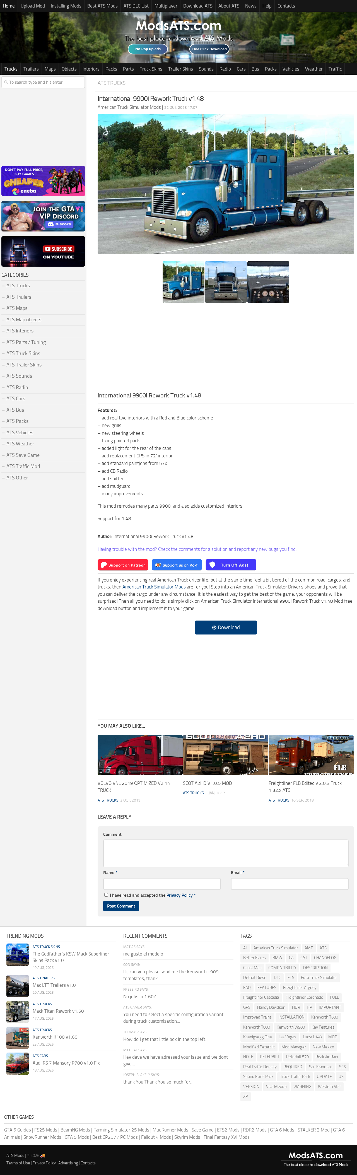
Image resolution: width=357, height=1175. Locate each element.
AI (245, 947)
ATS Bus (15, 410)
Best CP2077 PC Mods (115, 1137)
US (341, 1076)
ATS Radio (17, 387)
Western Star (329, 1086)
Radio (225, 69)
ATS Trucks (112, 83)
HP (309, 1007)
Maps (50, 69)
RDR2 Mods (255, 1130)
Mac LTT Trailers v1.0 (54, 985)
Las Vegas (287, 1036)
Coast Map (252, 967)
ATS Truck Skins (23, 353)
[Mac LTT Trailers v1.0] (17, 986)
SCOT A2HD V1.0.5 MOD (207, 783)
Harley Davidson (271, 1007)
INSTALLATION (291, 1017)
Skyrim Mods (187, 1137)
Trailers (31, 69)
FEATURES (266, 987)
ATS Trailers (18, 297)
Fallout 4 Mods (156, 1137)
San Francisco (320, 1066)
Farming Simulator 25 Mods (121, 1130)
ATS (323, 947)
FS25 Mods (45, 1130)
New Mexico (323, 1046)
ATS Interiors (19, 331)
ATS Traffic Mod (23, 466)
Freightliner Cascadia (261, 997)
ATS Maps (16, 308)
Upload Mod (33, 6)
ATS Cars (15, 398)
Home (9, 6)
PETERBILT (269, 1056)
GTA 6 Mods (282, 1130)
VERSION (251, 1086)
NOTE (248, 1056)
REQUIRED (292, 1066)
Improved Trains (257, 1017)
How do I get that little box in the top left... (166, 1039)
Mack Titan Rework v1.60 (58, 1011)
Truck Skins (151, 69)
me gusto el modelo (143, 954)
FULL (334, 997)
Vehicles (291, 69)
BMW (277, 957)
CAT (303, 957)
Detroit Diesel (255, 977)
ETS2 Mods (228, 1130)
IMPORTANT (330, 1007)
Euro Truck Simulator (319, 977)
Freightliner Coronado (304, 997)
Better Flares (254, 957)
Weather (314, 69)
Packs (111, 69)
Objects (69, 69)
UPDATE (324, 1076)
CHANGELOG (325, 957)
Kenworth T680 (324, 1017)
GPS (246, 1007)
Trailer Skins (180, 69)
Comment (112, 834)
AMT (309, 947)
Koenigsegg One (257, 1036)
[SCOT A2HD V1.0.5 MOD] (225, 755)
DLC (277, 977)
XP (245, 1096)
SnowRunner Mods (42, 1137)
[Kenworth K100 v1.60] (17, 1038)
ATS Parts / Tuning (26, 342)
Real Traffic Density (260, 1066)
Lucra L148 (312, 1036)
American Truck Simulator (276, 947)
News (251, 6)
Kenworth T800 (256, 1027)
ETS (291, 977)
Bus (255, 69)
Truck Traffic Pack (295, 1076)
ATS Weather (20, 444)
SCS (342, 1066)
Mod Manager (293, 1046)
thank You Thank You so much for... (158, 1082)
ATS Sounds (19, 376)
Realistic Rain (326, 1056)
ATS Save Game (23, 455)
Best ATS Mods (102, 6)
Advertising (68, 1163)
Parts (128, 69)
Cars (241, 69)
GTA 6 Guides (17, 1130)
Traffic (335, 69)
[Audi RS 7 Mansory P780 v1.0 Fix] (17, 1064)
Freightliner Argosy (299, 987)
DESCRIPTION (315, 967)
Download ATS (198, 6)
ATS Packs (17, 421)
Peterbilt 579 (297, 1056)
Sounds (206, 69)
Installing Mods (66, 6)
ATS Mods (15, 1155)
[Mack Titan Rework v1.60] (17, 1012)
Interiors (91, 69)
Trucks (11, 69)
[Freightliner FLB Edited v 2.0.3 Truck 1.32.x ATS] (311, 755)
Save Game (203, 1130)
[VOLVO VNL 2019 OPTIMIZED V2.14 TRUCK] (140, 755)
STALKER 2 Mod (314, 1130)
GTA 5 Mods (77, 1137)
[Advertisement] (226, 349)
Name (110, 872)
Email (238, 872)
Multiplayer (166, 6)
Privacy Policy (180, 895)
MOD (332, 1036)
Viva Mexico (276, 1086)
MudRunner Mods (170, 1130)
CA (291, 957)
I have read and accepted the (153, 895)
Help (267, 6)
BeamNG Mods (75, 1130)
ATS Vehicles (19, 433)
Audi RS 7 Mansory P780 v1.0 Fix (66, 1063)
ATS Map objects (23, 320)
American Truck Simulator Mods (154, 587)
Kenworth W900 (291, 1027)
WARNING (302, 1086)
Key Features (323, 1027)
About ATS (228, 6)
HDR (296, 1007)
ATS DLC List (136, 6)
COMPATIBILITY (282, 967)
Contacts (286, 6)
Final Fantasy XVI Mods (227, 1137)
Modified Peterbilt (259, 1046)
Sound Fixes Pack (258, 1076)
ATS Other (17, 478)
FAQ (247, 987)
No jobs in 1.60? (139, 996)
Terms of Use (18, 1163)
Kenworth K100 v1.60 (55, 1037)
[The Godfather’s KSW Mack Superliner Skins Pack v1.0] (17, 955)
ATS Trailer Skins (24, 365)
